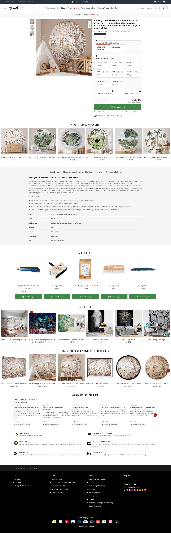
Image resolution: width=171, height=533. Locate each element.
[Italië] (130, 490)
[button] (64, 47)
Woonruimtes (20, 2)
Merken (12, 2)
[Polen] (145, 490)
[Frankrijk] (127, 490)
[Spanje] (140, 490)
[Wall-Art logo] (16, 8)
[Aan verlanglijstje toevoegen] (89, 22)
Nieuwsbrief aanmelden (60, 489)
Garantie (92, 499)
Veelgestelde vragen (22, 486)
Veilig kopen (23, 442)
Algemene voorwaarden (97, 479)
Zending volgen (57, 493)
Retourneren (93, 489)
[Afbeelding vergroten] (89, 26)
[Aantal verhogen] (106, 100)
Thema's (6, 2)
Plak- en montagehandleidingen (63, 482)
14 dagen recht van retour (102, 433)
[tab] (55, 172)
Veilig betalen (97, 452)
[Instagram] (125, 479)
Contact (17, 479)
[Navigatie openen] (5, 8)
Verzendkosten (24, 433)
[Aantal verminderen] (96, 100)
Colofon (14, 468)
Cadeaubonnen (57, 479)
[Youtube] (129, 479)
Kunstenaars (30, 2)
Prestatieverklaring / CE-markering (101, 503)
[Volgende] (168, 144)
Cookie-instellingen (95, 506)
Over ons (18, 482)
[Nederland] (132, 490)
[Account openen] (155, 2)
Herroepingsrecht (33, 468)
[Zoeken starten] (159, 8)
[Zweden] (143, 490)
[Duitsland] (124, 490)
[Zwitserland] (137, 490)
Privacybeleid (22, 468)
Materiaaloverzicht (58, 486)
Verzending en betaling (97, 486)
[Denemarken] (135, 490)
